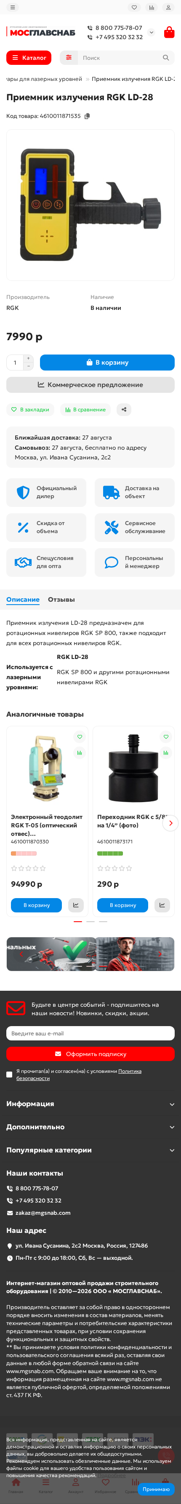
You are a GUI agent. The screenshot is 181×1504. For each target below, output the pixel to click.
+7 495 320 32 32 (119, 37)
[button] (10, 823)
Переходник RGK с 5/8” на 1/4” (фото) (133, 821)
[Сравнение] (151, 7)
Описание (23, 599)
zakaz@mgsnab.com (43, 1212)
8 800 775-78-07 (119, 28)
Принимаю (156, 1489)
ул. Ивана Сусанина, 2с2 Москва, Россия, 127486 (82, 1245)
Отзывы (61, 599)
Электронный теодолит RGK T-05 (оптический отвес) (47, 825)
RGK (12, 308)
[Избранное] (134, 7)
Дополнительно (35, 1127)
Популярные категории (49, 1150)
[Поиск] (165, 57)
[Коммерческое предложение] (76, 905)
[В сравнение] (79, 753)
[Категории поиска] (69, 58)
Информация (30, 1103)
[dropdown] (12, 7)
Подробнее (112, 1475)
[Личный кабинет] (168, 7)
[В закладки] (79, 737)
